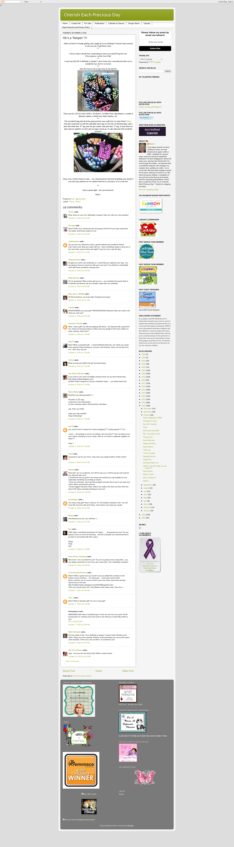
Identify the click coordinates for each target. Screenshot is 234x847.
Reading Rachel (149, 456)
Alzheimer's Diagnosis (150, 566)
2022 (144, 367)
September (148, 485)
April (145, 501)
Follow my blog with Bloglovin (150, 107)
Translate (157, 62)
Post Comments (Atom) (82, 676)
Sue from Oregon (75, 650)
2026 (144, 354)
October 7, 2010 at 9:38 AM (79, 625)
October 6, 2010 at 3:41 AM (79, 218)
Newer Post (69, 671)
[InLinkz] (140, 527)
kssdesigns (73, 499)
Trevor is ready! (149, 453)
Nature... (146, 481)
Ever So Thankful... (150, 424)
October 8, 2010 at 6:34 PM (79, 643)
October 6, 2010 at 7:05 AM (79, 353)
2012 (144, 399)
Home (65, 23)
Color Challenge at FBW (152, 418)
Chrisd (71, 360)
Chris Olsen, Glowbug (77, 557)
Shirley (128, 121)
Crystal (71, 307)
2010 (144, 406)
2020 (144, 374)
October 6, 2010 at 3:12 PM (79, 508)
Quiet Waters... (149, 447)
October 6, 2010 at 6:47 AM (79, 300)
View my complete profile (148, 190)
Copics (71, 202)
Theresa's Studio (75, 323)
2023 (144, 364)
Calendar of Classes (116, 23)
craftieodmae (73, 241)
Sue (70, 529)
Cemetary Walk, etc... (151, 463)
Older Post (127, 671)
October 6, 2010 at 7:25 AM (79, 419)
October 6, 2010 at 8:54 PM (79, 565)
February (147, 507)
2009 (144, 515)
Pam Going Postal (75, 621)
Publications (99, 23)
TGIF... (145, 427)
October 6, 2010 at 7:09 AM (79, 366)
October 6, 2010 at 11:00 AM (79, 492)
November (148, 412)
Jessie (71, 212)
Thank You (147, 460)
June (146, 494)
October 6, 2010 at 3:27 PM (79, 522)
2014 (144, 393)
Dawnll (71, 470)
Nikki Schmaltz (74, 632)
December (148, 408)
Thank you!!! (148, 437)
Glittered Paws (74, 260)
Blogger (131, 826)
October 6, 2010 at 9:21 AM (79, 462)
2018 (144, 380)
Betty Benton (73, 278)
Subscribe (155, 48)
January (147, 511)
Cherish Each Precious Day (92, 15)
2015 (144, 390)
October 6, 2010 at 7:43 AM (79, 446)
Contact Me (76, 23)
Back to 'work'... (149, 474)
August (146, 488)
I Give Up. (147, 450)
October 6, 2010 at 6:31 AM (79, 252)
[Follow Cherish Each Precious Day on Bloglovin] (146, 119)
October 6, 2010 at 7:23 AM (79, 385)
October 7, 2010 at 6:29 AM (79, 604)
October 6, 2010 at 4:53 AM (79, 234)
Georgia (71, 225)
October (147, 415)
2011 (144, 402)
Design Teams (134, 23)
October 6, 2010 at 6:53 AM (79, 316)
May (145, 498)
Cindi (70, 454)
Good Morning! (149, 440)
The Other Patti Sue (76, 374)
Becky (70, 515)
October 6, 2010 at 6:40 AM (79, 286)
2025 (144, 358)
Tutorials (146, 23)
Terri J (70, 598)
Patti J (152, 144)
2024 (144, 361)
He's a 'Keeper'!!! (149, 478)
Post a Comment (72, 661)
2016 (144, 386)
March (146, 504)
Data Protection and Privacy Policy (76, 27)
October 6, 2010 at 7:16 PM (79, 549)
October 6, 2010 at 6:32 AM (79, 271)
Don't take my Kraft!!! (151, 431)
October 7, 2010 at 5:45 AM (79, 590)
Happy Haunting (149, 443)
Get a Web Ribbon (150, 568)
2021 (144, 370)
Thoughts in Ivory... (150, 421)
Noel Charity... (148, 471)
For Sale (87, 23)
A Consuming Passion (77, 573)
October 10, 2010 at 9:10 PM (79, 656)
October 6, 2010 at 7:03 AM (79, 334)
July (145, 491)
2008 (144, 518)
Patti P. (71, 342)
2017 (144, 383)
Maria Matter (73, 392)
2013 (144, 396)
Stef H (70, 426)
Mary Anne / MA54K (76, 294)
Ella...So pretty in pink (151, 434)
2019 (144, 377)
